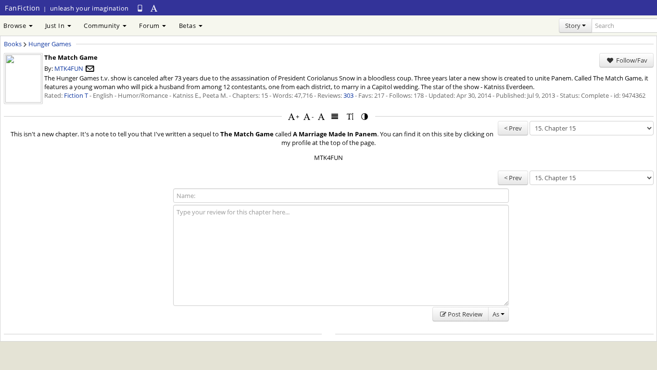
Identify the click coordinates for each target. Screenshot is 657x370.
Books (13, 44)
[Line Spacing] (350, 116)
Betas (188, 25)
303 (348, 95)
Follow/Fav (631, 60)
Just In (55, 25)
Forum (150, 25)
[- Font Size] (307, 116)
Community (103, 25)
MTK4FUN (68, 68)
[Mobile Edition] (140, 8)
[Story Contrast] (365, 116)
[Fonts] (321, 116)
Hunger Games (49, 44)
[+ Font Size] (291, 116)
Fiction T (76, 95)
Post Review (465, 314)
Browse (15, 25)
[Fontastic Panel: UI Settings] (154, 8)
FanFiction (22, 8)
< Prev (513, 128)
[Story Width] (335, 116)
